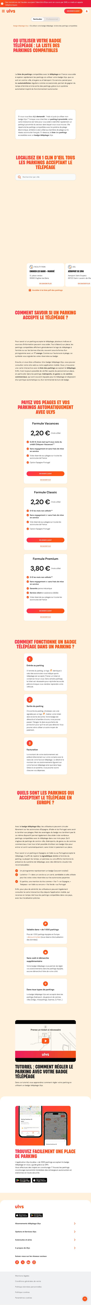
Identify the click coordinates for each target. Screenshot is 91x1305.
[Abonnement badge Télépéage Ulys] (11, 11)
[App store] (39, 1180)
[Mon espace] (86, 11)
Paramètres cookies (23, 1298)
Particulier (37, 19)
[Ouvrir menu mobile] (3, 11)
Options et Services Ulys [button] (25, 1231)
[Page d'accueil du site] (19, 1207)
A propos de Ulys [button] (22, 1248)
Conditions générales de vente (28, 1281)
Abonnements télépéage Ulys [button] (28, 1223)
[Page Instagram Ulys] (34, 1262)
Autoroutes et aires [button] (23, 1240)
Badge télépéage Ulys (20, 26)
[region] (45, 229)
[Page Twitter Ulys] (23, 1262)
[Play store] (23, 1180)
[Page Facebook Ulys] (17, 1262)
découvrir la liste (33, 937)
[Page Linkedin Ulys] (28, 1262)
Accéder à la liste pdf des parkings (47, 290)
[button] (45, 283)
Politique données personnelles (28, 1287)
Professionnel (52, 19)
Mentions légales (22, 1276)
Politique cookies (22, 1292)
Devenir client (73, 11)
